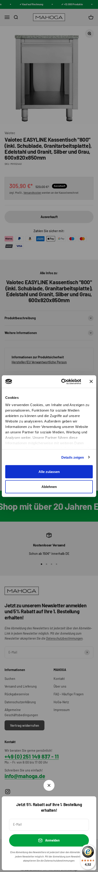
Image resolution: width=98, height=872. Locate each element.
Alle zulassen (49, 472)
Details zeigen (72, 457)
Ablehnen (49, 486)
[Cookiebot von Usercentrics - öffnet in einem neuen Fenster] (61, 381)
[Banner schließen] (91, 381)
